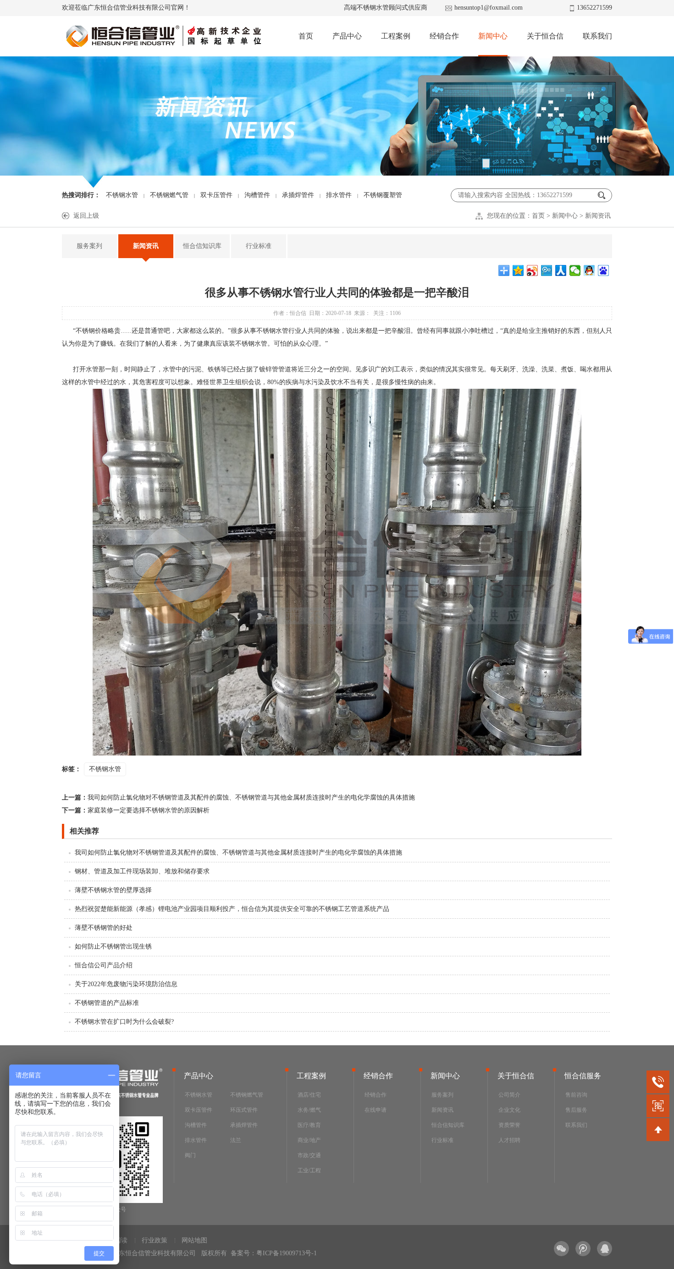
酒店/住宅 (309, 1095)
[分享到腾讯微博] (546, 270)
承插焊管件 (298, 195)
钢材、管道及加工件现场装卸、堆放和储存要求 (142, 871)
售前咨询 (576, 1095)
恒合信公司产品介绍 (104, 965)
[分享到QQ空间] (518, 270)
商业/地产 (309, 1140)
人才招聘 (509, 1140)
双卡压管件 (216, 195)
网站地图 (194, 1240)
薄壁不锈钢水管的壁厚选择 (113, 890)
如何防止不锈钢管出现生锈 (113, 946)
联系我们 (597, 36)
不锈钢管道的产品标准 (107, 1002)
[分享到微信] (575, 270)
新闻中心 (493, 36)
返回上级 (86, 215)
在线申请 (376, 1110)
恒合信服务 (582, 1076)
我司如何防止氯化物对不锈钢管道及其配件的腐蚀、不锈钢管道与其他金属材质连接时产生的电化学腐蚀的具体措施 (238, 797)
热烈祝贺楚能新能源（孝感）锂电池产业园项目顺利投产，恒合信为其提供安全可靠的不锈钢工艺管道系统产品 (232, 908)
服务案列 (89, 246)
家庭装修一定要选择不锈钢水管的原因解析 (136, 810)
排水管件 (339, 195)
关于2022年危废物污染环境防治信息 (126, 984)
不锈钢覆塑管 (383, 195)
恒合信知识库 (202, 246)
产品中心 (347, 36)
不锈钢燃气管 (169, 195)
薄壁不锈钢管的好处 (104, 927)
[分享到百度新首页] (603, 270)
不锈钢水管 (122, 195)
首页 (305, 36)
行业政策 (154, 1240)
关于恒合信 (545, 36)
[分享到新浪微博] (532, 270)
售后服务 (576, 1110)
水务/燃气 (309, 1110)
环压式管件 (244, 1110)
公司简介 (509, 1095)
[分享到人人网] (561, 270)
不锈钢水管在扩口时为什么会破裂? (124, 1021)
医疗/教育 (309, 1125)
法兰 (235, 1140)
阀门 (190, 1155)
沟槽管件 (257, 195)
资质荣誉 (509, 1125)
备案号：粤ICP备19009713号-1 (274, 1253)
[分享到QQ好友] (589, 270)
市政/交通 (309, 1155)
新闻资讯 (598, 215)
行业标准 (258, 246)
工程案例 (395, 36)
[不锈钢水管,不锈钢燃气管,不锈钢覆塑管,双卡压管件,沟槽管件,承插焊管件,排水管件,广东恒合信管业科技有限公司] (163, 36)
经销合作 (444, 36)
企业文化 (509, 1110)
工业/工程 (309, 1170)
